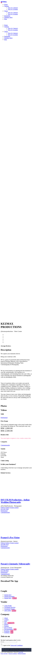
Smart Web (20, 652)
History (6, 624)
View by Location (13, 9)
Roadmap (8, 631)
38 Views (3, 1)
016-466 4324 (5, 544)
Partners (6, 626)
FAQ (5, 621)
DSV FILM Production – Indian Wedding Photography (15, 501)
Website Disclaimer (22, 653)
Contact (6, 619)
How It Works (8, 627)
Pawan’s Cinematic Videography (15, 564)
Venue (6, 11)
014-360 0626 (5, 571)
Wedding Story (8, 17)
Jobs (9, 623)
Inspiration (7, 16)
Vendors (6, 6)
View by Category (13, 7)
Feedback (8, 632)
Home (6, 4)
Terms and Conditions (16, 645)
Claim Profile (8, 605)
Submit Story (8, 595)
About (6, 618)
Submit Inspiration (9, 596)
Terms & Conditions (13, 653)
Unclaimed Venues (9, 609)
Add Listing (10, 610)
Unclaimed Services (9, 607)
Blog (5, 19)
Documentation (10, 629)
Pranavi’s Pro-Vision (10, 537)
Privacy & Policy (4, 653)
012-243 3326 (5, 509)
